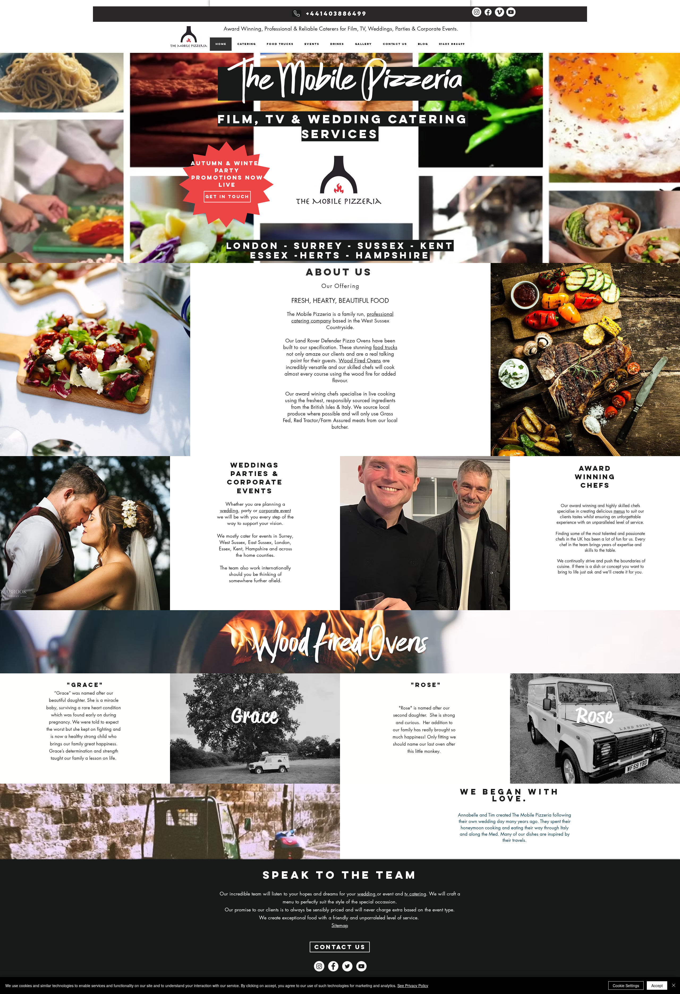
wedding (229, 510)
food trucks (385, 347)
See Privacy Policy (412, 985)
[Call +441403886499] (296, 13)
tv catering (415, 893)
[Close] (673, 985)
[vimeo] (499, 12)
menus (619, 511)
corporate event (275, 510)
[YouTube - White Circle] (361, 966)
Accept (657, 985)
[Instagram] (476, 12)
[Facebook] (488, 12)
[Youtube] (511, 12)
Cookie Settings (626, 985)
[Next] (650, 167)
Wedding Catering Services (384, 126)
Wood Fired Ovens (360, 360)
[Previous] (30, 167)
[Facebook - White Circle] (333, 966)
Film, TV (252, 118)
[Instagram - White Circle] (319, 966)
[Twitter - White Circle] (347, 966)
